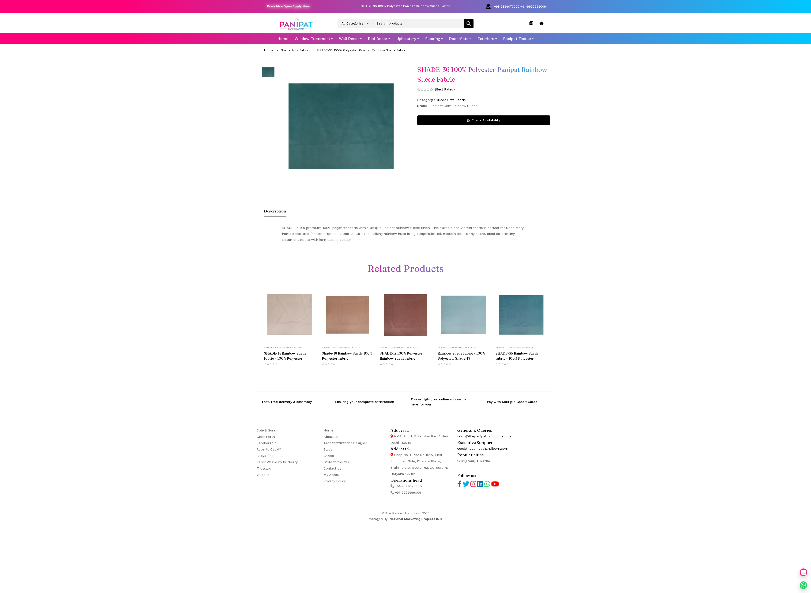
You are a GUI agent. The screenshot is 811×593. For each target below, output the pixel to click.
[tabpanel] (405, 234)
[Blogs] (531, 23)
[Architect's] (541, 23)
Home (268, 50)
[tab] (275, 211)
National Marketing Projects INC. (415, 519)
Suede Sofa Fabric (295, 50)
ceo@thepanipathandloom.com (482, 448)
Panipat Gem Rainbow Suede (283, 347)
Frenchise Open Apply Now (288, 6)
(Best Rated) (445, 89)
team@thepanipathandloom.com (484, 436)
